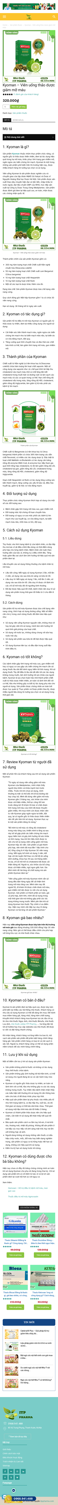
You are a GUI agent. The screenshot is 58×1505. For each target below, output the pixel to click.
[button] (4, 16)
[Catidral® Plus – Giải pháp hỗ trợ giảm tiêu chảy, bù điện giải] (11, 1334)
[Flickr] (11, 1471)
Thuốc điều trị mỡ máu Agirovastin (23, 1196)
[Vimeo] (17, 1477)
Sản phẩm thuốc (16, 25)
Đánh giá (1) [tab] (18, 120)
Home (5, 25)
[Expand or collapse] (30, 137)
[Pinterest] (5, 1477)
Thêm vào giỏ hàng (18, 107)
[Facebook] (5, 1471)
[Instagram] (17, 1471)
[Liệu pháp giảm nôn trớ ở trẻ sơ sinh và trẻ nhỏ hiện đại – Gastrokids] (11, 1346)
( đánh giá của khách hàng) (26, 94)
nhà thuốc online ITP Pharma (23, 1024)
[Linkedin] (23, 1471)
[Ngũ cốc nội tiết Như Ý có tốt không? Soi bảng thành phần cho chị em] (11, 1383)
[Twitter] (11, 1477)
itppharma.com (47, 1501)
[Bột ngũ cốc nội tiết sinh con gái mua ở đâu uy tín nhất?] (11, 1358)
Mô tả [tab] (7, 120)
